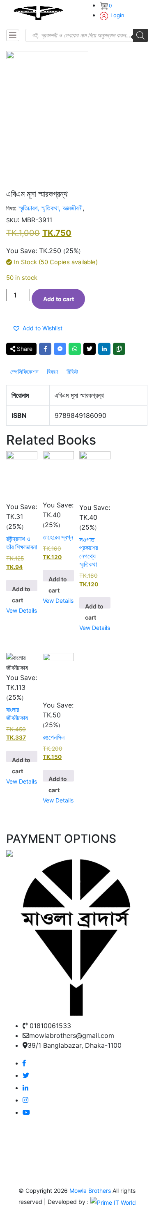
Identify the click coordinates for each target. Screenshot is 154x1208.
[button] (39, 328)
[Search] (140, 35)
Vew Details (21, 610)
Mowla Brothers (89, 1190)
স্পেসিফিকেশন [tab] (24, 372)
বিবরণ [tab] (52, 372)
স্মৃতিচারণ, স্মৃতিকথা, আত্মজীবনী (50, 208)
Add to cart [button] (21, 588)
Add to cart (58, 298)
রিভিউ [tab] (72, 372)
